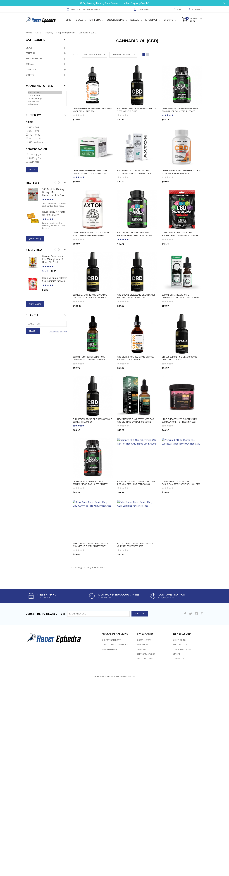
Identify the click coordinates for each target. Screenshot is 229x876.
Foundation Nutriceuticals (116, 644)
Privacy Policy (180, 644)
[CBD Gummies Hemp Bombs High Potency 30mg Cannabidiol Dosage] (182, 209)
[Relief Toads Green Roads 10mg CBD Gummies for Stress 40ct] (137, 520)
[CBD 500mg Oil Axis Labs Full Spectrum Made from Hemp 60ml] (93, 85)
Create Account (145, 658)
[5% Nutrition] (45, 95)
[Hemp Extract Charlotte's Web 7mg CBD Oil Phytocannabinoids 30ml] (137, 396)
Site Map (176, 654)
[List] (147, 54)
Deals (79, 20)
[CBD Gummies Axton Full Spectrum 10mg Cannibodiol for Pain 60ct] (93, 209)
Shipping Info (179, 640)
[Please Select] (45, 92)
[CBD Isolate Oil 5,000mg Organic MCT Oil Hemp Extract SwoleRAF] (137, 272)
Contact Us (178, 658)
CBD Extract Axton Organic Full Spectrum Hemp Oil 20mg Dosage (134, 172)
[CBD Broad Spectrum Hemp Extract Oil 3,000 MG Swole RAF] (137, 85)
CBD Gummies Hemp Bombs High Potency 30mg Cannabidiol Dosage (180, 234)
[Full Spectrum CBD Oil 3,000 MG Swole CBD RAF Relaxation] (93, 396)
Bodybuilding (115, 20)
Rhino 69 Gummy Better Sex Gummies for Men (54, 279)
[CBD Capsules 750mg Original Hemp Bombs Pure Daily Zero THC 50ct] (182, 85)
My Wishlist (142, 644)
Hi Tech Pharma (109, 649)
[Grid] (143, 54)
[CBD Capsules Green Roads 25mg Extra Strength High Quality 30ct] (93, 147)
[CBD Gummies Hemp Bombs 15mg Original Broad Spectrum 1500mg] (137, 209)
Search (32, 315)
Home (67, 20)
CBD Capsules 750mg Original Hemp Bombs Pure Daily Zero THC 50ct (180, 110)
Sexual (134, 20)
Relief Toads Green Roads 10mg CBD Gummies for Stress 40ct (135, 544)
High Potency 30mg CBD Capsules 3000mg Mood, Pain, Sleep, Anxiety (90, 482)
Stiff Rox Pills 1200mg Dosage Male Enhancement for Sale (53, 192)
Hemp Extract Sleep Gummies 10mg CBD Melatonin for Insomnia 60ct (180, 420)
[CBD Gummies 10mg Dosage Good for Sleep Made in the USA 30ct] (182, 147)
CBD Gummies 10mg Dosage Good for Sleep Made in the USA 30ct (181, 172)
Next (58, 182)
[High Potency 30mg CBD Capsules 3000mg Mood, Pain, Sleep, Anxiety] (93, 458)
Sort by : (76, 54)
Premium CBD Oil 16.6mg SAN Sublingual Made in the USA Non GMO (181, 482)
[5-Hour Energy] (45, 98)
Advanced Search (58, 331)
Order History (144, 640)
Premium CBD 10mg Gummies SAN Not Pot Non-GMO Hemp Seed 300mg (136, 482)
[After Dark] (45, 104)
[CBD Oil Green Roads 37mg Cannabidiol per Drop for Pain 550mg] (182, 272)
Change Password (146, 654)
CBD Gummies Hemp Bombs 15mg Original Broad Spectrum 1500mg (134, 234)
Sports (168, 20)
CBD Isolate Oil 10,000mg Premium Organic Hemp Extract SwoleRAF (90, 296)
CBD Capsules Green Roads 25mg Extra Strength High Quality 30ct (90, 172)
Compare (141, 649)
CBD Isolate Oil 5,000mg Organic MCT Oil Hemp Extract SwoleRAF (136, 296)
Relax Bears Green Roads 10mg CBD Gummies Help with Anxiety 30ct (91, 544)
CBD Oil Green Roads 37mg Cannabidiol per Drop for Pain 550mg (181, 296)
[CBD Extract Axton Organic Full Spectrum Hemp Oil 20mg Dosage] (137, 147)
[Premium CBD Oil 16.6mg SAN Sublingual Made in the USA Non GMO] (182, 458)
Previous (55, 182)
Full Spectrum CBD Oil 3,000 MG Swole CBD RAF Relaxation (92, 420)
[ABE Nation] (45, 101)
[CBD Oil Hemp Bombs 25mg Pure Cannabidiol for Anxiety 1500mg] (93, 334)
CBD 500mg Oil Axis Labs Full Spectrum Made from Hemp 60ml (92, 110)
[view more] (35, 239)
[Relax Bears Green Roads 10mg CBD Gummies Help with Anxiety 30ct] (93, 520)
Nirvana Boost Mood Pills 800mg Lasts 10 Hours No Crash (53, 259)
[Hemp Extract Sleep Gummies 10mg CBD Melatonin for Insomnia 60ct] (182, 396)
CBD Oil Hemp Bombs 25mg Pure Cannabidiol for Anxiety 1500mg (89, 358)
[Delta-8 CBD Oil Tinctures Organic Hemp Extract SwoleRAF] (182, 334)
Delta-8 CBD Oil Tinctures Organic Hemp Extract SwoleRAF (179, 358)
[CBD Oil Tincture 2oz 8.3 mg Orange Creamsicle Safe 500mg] (137, 334)
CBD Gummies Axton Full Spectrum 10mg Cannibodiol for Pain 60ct (91, 234)
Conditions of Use (182, 649)
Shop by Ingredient (65, 32)
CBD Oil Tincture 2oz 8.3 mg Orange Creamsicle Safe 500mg (135, 358)
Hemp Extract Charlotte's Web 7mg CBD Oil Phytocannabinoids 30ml (135, 420)
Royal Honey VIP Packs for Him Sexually (53, 213)
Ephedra (94, 20)
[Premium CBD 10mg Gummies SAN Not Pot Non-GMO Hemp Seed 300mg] (137, 458)
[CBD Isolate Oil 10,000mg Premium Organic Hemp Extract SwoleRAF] (93, 272)
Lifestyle (151, 20)
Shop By (49, 32)
